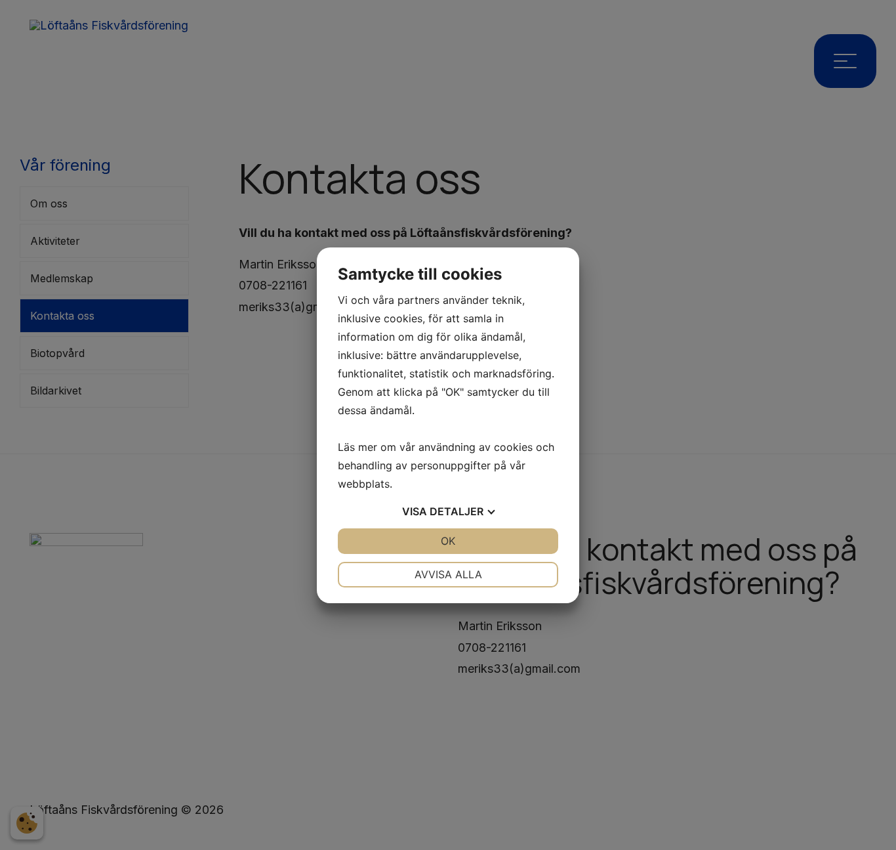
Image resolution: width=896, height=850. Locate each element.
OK (448, 540)
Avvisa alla (448, 574)
